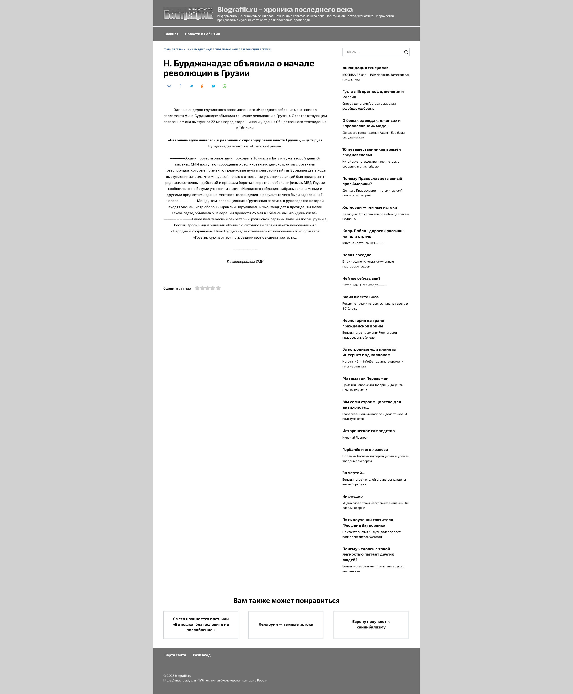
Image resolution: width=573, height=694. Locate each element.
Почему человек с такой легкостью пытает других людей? (368, 554)
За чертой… (353, 472)
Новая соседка (357, 254)
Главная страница (176, 49)
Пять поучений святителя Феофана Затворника (367, 522)
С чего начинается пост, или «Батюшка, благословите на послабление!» (201, 624)
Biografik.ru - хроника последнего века (285, 9)
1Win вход (202, 655)
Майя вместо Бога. (361, 296)
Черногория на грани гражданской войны (363, 323)
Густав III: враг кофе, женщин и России (373, 94)
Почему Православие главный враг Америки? (372, 181)
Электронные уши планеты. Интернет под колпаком (370, 352)
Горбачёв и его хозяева (365, 449)
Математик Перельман (365, 378)
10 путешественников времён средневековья (371, 152)
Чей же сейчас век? (361, 278)
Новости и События (202, 34)
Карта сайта (175, 655)
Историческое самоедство (368, 430)
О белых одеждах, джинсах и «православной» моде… (371, 123)
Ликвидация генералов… (367, 67)
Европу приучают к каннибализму (371, 624)
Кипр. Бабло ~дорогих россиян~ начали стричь (373, 233)
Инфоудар (352, 496)
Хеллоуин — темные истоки (369, 207)
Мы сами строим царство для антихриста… (371, 404)
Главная (171, 34)
